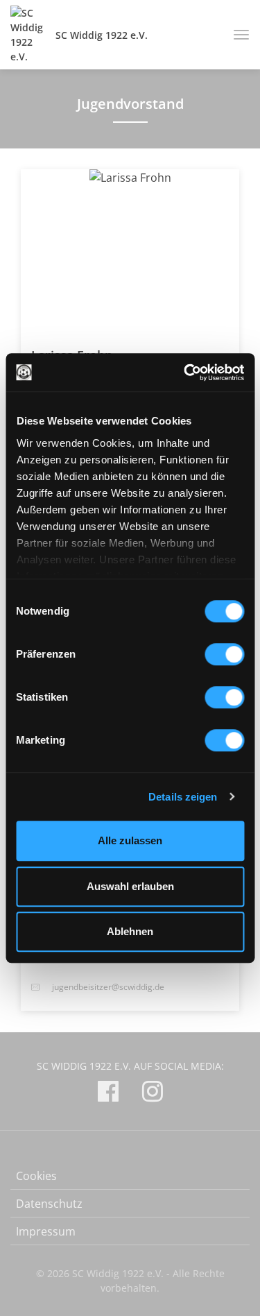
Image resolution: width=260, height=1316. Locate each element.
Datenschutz (49, 1203)
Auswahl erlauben (130, 886)
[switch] (224, 654)
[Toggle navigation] (236, 35)
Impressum (46, 1231)
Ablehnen (130, 931)
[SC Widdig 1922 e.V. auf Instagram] (152, 1093)
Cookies (36, 1175)
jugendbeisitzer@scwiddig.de (108, 987)
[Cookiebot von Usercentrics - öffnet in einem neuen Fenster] (185, 373)
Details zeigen (182, 797)
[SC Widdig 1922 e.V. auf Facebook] (108, 1093)
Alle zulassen (130, 840)
